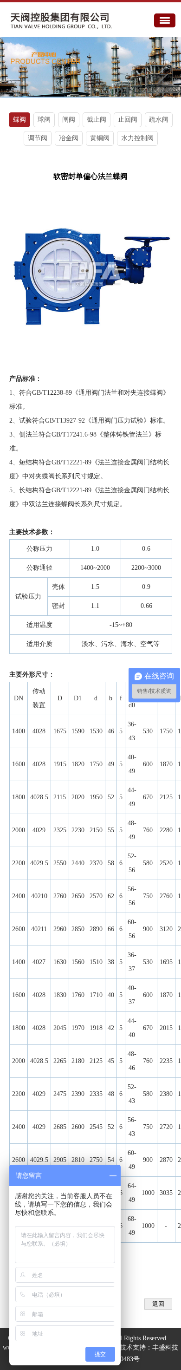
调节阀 (37, 138)
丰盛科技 (165, 1347)
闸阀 (68, 119)
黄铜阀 (100, 138)
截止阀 (96, 119)
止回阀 (127, 119)
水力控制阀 (137, 138)
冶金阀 (68, 138)
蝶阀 (19, 119)
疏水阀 (158, 119)
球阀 (44, 119)
